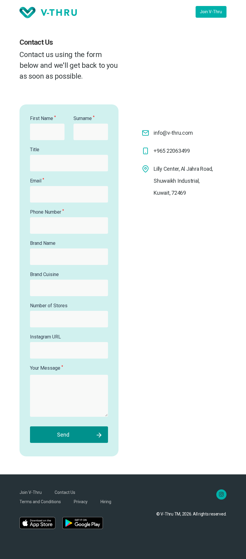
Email (37, 180)
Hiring (105, 501)
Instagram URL (45, 337)
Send (63, 434)
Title (34, 149)
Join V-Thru (211, 11)
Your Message (46, 368)
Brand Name (43, 243)
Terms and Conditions (40, 501)
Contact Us (65, 492)
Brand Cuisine (44, 274)
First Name (43, 118)
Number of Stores (49, 305)
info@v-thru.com (173, 133)
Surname (84, 118)
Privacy (81, 501)
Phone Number (47, 212)
